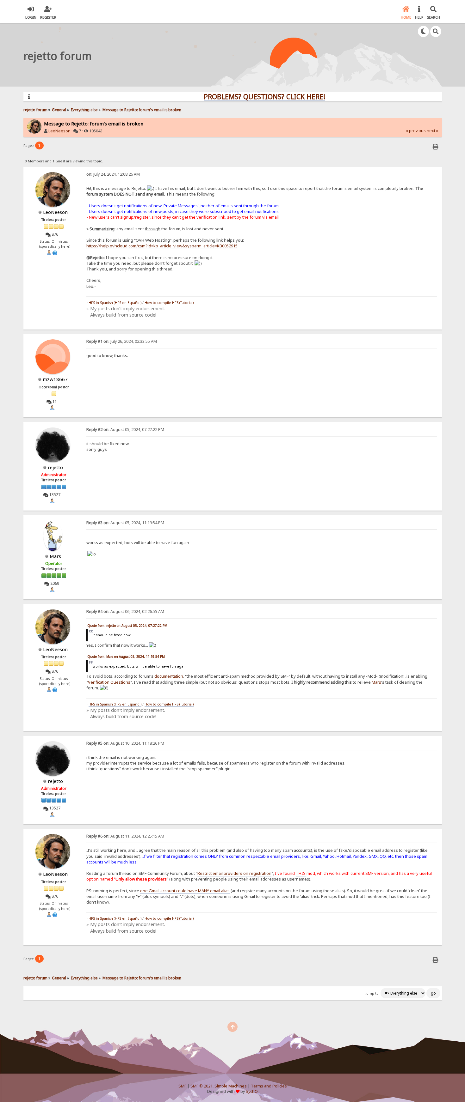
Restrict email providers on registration (234, 873)
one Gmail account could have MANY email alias (185, 890)
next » (432, 130)
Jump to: (372, 993)
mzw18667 (55, 379)
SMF (182, 1086)
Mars (55, 556)
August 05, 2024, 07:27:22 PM (125, 429)
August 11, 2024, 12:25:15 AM (125, 836)
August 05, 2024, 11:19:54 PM (125, 522)
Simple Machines (230, 1086)
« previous (416, 130)
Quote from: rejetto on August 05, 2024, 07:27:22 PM (127, 625)
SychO (252, 1091)
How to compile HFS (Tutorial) (169, 302)
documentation (168, 676)
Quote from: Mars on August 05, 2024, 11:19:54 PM (126, 656)
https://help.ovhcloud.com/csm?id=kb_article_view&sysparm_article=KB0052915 (162, 246)
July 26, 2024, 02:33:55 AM (121, 341)
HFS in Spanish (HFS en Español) (115, 302)
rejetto (55, 467)
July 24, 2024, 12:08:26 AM (113, 174)
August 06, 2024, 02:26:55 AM (125, 611)
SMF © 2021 (201, 1086)
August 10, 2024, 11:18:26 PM (125, 743)
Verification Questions (109, 682)
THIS (301, 873)
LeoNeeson (59, 131)
